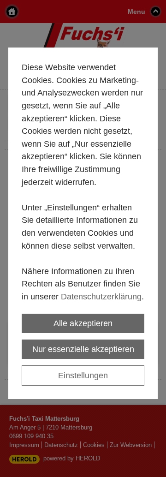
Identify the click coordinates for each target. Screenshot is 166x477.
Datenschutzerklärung (101, 296)
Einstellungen (83, 375)
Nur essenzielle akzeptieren (83, 349)
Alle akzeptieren (83, 323)
